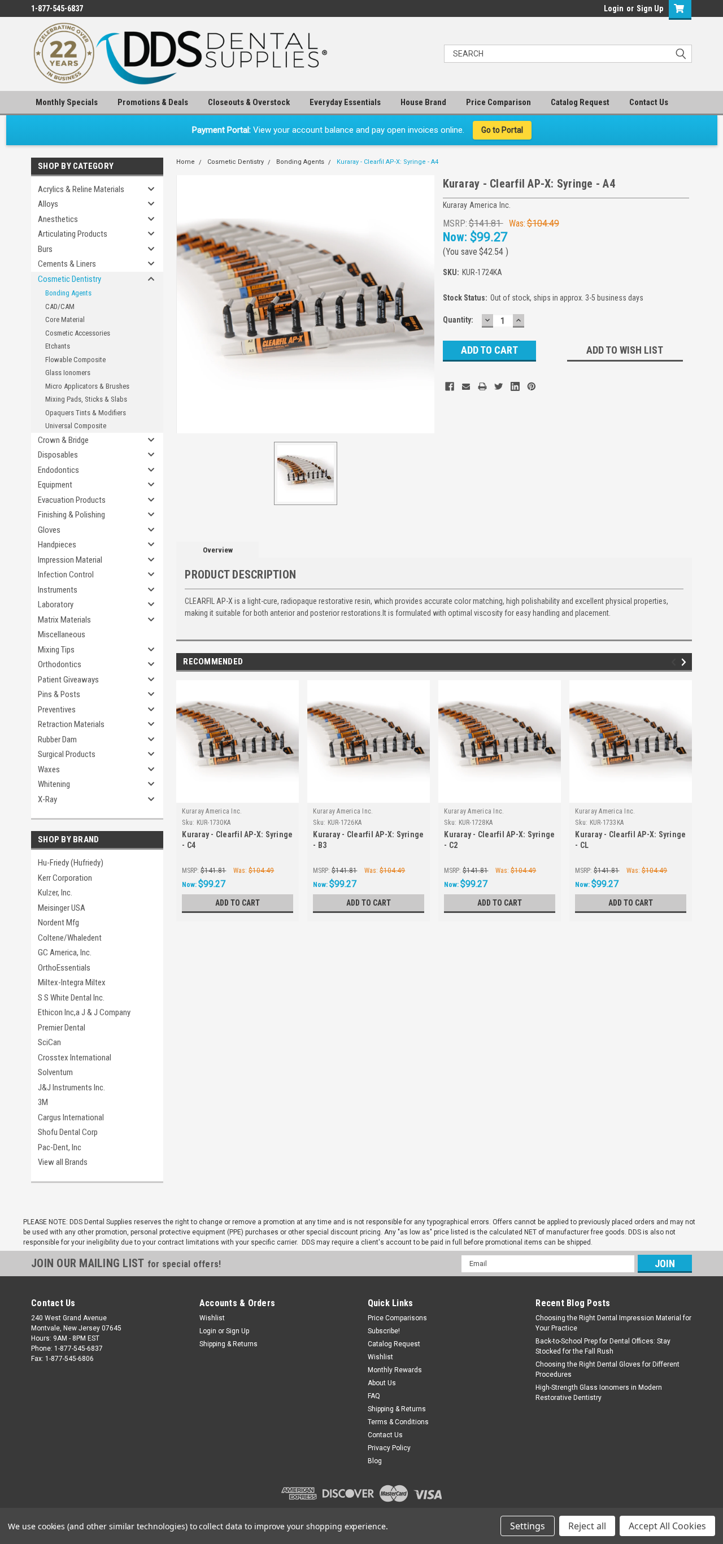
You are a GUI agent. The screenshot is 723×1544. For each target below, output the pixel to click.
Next (685, 662)
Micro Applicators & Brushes (87, 386)
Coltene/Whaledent (70, 938)
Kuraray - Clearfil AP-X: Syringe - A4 (387, 162)
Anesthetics (58, 219)
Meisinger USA (61, 908)
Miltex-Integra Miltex (72, 982)
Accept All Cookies (667, 1526)
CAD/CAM (60, 306)
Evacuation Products (72, 500)
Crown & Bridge (63, 440)
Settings (527, 1526)
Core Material (65, 319)
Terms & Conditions (398, 1422)
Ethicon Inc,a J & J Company (84, 1012)
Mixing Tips (56, 650)
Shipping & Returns (228, 1344)
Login (614, 8)
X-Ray (47, 799)
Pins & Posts (59, 694)
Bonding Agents (68, 293)
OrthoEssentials (64, 968)
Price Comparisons (397, 1318)
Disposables (58, 455)
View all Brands (63, 1162)
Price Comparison (498, 102)
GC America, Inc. (65, 952)
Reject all (587, 1526)
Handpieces (57, 545)
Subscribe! (384, 1331)
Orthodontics (59, 664)
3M (43, 1102)
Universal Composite (75, 425)
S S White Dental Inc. (71, 998)
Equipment (55, 485)
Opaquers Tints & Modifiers (85, 412)
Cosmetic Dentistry (69, 279)
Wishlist (212, 1318)
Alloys (48, 204)
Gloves (49, 530)
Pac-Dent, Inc (59, 1147)
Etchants (57, 346)
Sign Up (650, 8)
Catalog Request (580, 102)
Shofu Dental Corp (68, 1132)
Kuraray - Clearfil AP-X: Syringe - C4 (237, 840)
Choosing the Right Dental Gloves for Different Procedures (607, 1369)
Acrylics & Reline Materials (81, 189)
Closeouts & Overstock (249, 102)
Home (185, 162)
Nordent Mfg (58, 922)
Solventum (55, 1072)
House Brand (423, 102)
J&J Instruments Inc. (71, 1087)
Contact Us (648, 102)
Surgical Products (66, 754)
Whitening (54, 784)
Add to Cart (237, 902)
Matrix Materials (64, 620)
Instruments (57, 590)
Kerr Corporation (65, 878)
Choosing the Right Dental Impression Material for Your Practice (613, 1323)
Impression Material (70, 560)
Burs (45, 249)
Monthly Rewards (395, 1370)
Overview (218, 550)
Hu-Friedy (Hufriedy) (70, 863)
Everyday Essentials (345, 102)
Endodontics (58, 470)
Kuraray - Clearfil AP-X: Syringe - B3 (368, 840)
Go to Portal (502, 129)
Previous (675, 662)
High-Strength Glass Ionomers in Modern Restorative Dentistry (598, 1393)
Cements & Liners (67, 264)
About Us (382, 1383)
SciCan (49, 1042)
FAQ (374, 1396)
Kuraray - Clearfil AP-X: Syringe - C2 (499, 840)
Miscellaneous (61, 634)
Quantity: (458, 319)
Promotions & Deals (152, 102)
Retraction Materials (71, 724)
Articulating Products (72, 234)
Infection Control (66, 574)
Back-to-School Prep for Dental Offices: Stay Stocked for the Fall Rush (602, 1346)
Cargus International (71, 1117)
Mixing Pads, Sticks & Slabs (86, 399)
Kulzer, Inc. (55, 893)
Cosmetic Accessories (77, 333)
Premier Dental (61, 1028)
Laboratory (55, 604)
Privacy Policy (389, 1448)
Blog (375, 1461)
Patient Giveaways (68, 680)
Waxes (49, 769)
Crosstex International (74, 1057)
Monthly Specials (67, 102)
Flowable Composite (75, 359)
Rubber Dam (57, 739)
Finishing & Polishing (71, 515)
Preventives (57, 709)
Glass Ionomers (67, 372)
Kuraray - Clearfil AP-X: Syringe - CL (630, 840)
